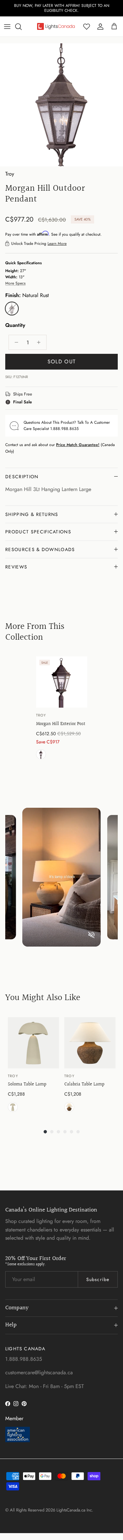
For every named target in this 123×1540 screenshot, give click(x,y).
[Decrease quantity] (14, 342)
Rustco (69, 1107)
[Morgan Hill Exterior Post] (61, 682)
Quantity (15, 325)
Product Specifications (38, 531)
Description (22, 476)
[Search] (21, 26)
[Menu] (7, 26)
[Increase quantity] (40, 342)
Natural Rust (41, 754)
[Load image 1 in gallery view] (61, 104)
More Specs (15, 283)
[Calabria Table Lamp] (89, 1042)
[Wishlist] (86, 26)
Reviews (16, 567)
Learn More (57, 243)
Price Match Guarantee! (77, 445)
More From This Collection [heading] (34, 632)
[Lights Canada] (56, 26)
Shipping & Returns (31, 514)
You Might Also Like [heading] (42, 998)
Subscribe (97, 1279)
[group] (61, 709)
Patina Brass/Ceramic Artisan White (13, 1107)
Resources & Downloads (40, 549)
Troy (9, 174)
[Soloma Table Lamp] (33, 1042)
